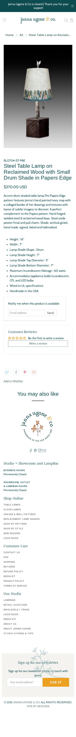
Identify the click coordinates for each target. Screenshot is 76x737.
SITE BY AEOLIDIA (38, 706)
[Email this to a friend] (34, 372)
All (21, 35)
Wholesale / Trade (16, 609)
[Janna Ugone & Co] (38, 20)
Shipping (9, 562)
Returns (9, 566)
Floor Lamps (12, 509)
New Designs (12, 533)
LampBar (9, 600)
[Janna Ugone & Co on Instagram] (40, 451)
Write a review (38, 343)
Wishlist (9, 576)
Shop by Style (13, 528)
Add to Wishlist (13, 381)
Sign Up (56, 682)
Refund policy (13, 571)
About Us (10, 624)
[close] (72, 6)
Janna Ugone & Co (26, 702)
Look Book (11, 538)
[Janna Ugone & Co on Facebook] (31, 451)
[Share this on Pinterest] (25, 372)
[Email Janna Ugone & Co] (44, 451)
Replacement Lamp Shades (22, 519)
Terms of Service (15, 585)
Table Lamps (12, 504)
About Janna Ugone (17, 628)
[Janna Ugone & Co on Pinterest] (35, 451)
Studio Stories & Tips (18, 633)
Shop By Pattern (15, 523)
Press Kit (10, 619)
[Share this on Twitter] (7, 372)
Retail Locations (15, 605)
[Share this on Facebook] (16, 372)
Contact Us (12, 552)
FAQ (6, 557)
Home (9, 35)
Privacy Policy (14, 581)
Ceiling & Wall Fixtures (20, 514)
